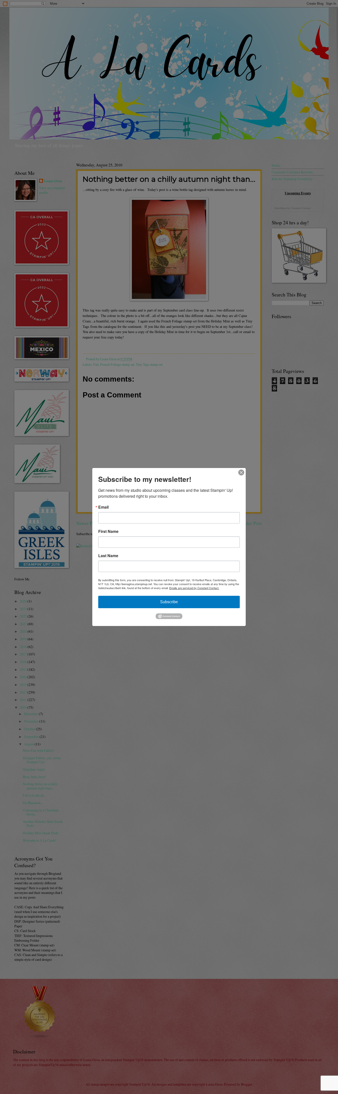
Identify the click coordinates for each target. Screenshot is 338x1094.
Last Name (108, 556)
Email (103, 507)
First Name (108, 531)
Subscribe (169, 602)
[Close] (241, 472)
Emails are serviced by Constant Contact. (194, 588)
